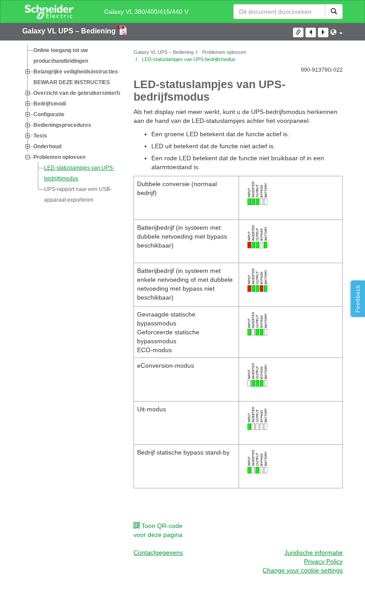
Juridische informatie (313, 552)
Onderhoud (47, 146)
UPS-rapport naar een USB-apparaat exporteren (78, 194)
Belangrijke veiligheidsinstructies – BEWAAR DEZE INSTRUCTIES (77, 77)
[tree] (71, 125)
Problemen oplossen (59, 157)
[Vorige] (310, 32)
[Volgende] (323, 32)
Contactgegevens (158, 552)
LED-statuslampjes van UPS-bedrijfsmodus (79, 173)
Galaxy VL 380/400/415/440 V (146, 11)
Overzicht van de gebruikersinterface (80, 93)
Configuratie (49, 114)
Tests (40, 136)
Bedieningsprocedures (62, 125)
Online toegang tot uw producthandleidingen (60, 55)
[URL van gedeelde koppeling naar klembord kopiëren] (298, 32)
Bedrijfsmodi (49, 104)
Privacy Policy (323, 561)
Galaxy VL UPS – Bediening (70, 31)
